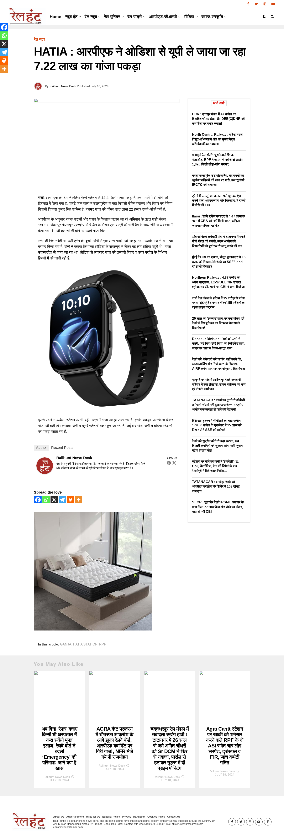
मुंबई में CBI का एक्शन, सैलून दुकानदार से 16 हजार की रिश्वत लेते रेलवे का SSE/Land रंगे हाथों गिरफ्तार (219, 261)
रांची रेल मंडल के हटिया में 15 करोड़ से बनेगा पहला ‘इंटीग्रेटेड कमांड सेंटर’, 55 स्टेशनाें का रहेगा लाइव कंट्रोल (218, 302)
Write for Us (93, 816)
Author (41, 448)
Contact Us (173, 816)
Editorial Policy (111, 816)
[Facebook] (168, 462)
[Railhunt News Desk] (44, 473)
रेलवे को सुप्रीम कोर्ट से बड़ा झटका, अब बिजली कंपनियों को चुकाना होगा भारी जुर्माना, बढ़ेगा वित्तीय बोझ (218, 445)
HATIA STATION (85, 644)
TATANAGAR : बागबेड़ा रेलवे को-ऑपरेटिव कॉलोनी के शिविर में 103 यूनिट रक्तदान (216, 486)
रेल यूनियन (112, 16)
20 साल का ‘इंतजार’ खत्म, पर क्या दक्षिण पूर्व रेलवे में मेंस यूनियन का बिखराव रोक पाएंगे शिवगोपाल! (218, 323)
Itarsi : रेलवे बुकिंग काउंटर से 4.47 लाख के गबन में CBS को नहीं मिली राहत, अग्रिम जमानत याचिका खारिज (218, 221)
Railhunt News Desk (62, 86)
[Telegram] (62, 499)
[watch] (106, 410)
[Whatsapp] (46, 499)
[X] (54, 499)
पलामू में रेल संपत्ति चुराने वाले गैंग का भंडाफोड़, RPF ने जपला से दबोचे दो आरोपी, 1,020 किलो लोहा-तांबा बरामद (218, 159)
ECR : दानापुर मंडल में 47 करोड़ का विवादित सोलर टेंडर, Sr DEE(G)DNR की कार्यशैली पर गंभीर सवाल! (218, 118)
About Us (58, 816)
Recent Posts (62, 448)
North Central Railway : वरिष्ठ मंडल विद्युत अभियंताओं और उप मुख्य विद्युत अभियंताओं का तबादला (217, 139)
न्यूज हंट (71, 16)
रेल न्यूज (91, 16)
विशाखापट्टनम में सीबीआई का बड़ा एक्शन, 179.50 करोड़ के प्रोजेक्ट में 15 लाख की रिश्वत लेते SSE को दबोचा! (217, 425)
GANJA (65, 644)
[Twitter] (174, 462)
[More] (78, 499)
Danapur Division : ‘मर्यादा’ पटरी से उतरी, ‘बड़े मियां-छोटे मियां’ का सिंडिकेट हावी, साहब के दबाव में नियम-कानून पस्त (218, 343)
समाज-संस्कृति (212, 16)
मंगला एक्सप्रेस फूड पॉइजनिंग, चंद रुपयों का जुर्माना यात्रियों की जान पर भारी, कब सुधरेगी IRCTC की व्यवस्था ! (218, 180)
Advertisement (75, 816)
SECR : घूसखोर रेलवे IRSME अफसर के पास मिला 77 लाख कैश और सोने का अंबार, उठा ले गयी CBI (218, 506)
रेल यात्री (134, 16)
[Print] (70, 499)
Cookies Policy (156, 816)
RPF (102, 644)
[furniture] (93, 629)
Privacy (126, 816)
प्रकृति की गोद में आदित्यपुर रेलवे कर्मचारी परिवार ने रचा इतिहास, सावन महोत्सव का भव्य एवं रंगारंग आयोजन (219, 384)
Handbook (139, 816)
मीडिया (189, 16)
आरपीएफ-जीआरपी (163, 16)
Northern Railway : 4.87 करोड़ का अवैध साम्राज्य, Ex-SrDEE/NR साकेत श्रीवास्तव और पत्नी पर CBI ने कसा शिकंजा (218, 282)
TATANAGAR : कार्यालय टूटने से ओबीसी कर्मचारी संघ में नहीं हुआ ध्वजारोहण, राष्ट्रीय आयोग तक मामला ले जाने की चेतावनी (218, 404)
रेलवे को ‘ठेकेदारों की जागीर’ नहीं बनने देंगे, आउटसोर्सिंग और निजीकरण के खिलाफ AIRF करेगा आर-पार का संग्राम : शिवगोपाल (218, 363)
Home (55, 16)
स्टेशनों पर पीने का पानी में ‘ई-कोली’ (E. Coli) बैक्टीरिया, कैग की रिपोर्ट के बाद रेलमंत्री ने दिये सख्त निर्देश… (215, 466)
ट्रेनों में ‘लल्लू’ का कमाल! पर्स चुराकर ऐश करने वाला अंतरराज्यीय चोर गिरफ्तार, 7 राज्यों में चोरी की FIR (219, 200)
